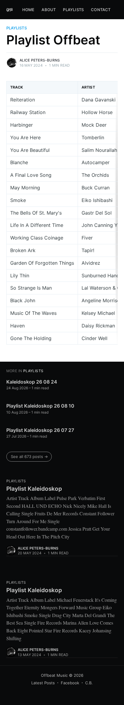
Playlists (73, 9)
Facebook (70, 682)
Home (28, 9)
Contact (100, 9)
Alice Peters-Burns (40, 60)
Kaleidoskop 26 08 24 (31, 382)
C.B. (89, 682)
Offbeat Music (54, 675)
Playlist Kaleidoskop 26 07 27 (40, 430)
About (49, 9)
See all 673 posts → (29, 456)
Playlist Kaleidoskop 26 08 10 (40, 406)
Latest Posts (43, 682)
